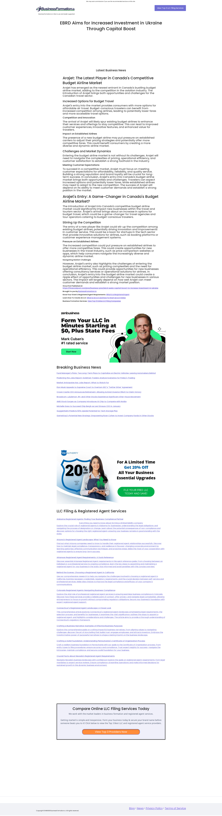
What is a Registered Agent (117, 295)
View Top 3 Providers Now (111, 732)
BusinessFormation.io (87, 291)
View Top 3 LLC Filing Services (170, 8)
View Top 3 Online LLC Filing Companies (104, 301)
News (140, 808)
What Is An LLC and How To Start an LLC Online (106, 298)
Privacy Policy (154, 808)
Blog (132, 808)
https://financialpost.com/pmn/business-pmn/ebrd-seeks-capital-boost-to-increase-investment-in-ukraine (110, 288)
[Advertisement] (111, 49)
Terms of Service (175, 808)
